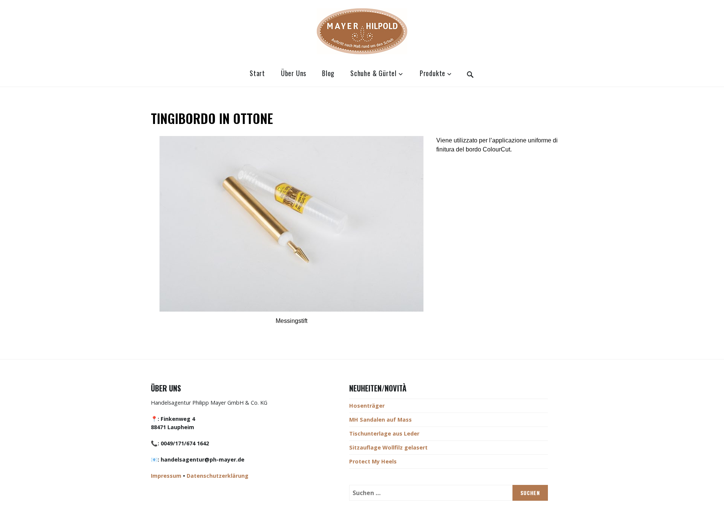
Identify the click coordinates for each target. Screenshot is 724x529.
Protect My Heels (373, 461)
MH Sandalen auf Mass (380, 419)
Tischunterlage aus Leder (384, 433)
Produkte (432, 73)
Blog (328, 73)
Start (257, 73)
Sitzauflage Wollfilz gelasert (388, 447)
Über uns (293, 73)
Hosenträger (367, 405)
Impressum (166, 475)
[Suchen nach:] (448, 493)
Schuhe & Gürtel (373, 73)
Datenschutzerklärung (217, 475)
